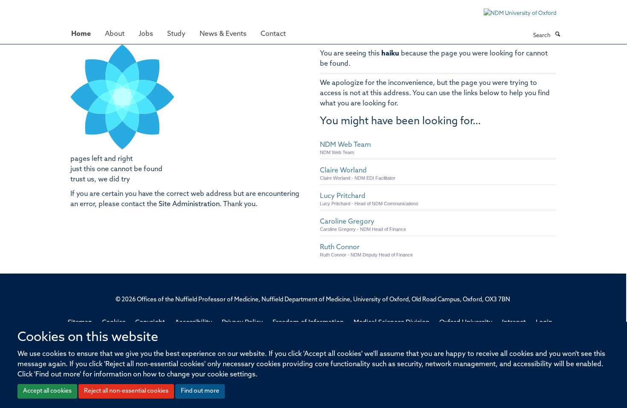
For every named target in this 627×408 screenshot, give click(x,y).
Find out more (200, 391)
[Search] (557, 35)
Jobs (146, 34)
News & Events (223, 34)
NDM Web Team (345, 145)
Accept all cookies (47, 391)
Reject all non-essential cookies (126, 391)
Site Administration (189, 204)
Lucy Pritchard (343, 196)
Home (81, 34)
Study (176, 34)
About (115, 34)
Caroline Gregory (347, 222)
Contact (273, 34)
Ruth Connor (340, 247)
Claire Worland (343, 170)
